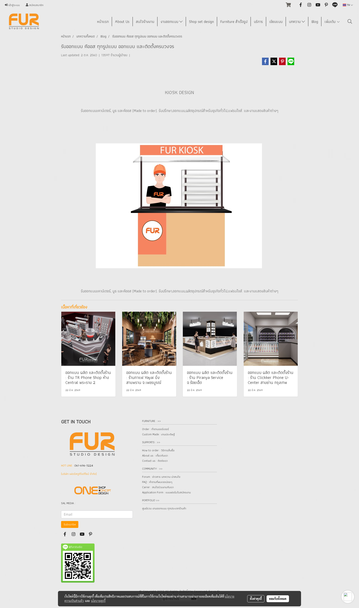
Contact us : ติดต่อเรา (155, 460)
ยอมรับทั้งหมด (277, 599)
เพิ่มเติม (331, 22)
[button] (349, 21)
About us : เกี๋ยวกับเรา (155, 455)
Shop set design (201, 22)
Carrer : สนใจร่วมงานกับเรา (158, 487)
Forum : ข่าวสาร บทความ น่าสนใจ (161, 476)
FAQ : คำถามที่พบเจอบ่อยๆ (157, 482)
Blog (314, 22)
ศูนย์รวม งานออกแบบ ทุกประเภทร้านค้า (164, 508)
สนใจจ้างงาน (145, 22)
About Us (122, 22)
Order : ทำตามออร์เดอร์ (155, 429)
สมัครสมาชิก (35, 5)
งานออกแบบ (170, 22)
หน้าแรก (103, 22)
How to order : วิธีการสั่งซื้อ (158, 450)
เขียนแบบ (276, 22)
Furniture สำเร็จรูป (233, 22)
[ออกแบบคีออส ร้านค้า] (179, 205)
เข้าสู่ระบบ (14, 5)
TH (348, 5)
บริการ (258, 22)
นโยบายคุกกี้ (98, 601)
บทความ (295, 22)
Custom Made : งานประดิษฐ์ (158, 434)
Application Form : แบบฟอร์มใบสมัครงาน (166, 492)
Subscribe (70, 524)
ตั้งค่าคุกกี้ (256, 599)
